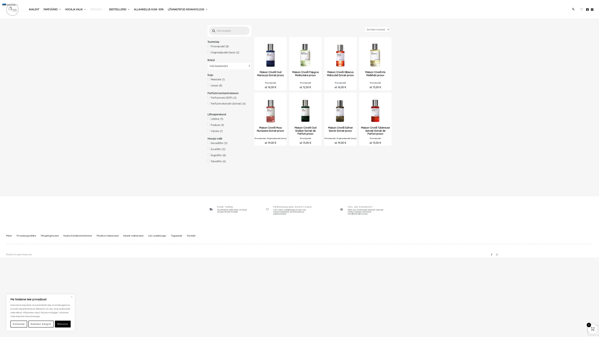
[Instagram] (592, 9)
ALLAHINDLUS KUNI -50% (149, 9)
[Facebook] (587, 9)
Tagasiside (176, 235)
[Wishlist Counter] (581, 9)
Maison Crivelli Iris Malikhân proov (375, 74)
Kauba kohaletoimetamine (77, 235)
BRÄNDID (96, 9)
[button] (573, 9)
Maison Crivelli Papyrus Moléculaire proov (305, 74)
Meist (9, 235)
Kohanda (19, 324)
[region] (40, 312)
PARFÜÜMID (51, 9)
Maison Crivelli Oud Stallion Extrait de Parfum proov (305, 130)
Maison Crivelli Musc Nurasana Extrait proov (270, 129)
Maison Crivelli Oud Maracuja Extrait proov (270, 74)
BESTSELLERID (117, 9)
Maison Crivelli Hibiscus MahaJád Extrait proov (340, 74)
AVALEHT (34, 9)
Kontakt (191, 235)
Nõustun (62, 324)
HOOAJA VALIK (74, 9)
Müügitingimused (50, 235)
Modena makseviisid (108, 235)
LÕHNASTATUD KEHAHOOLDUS (186, 9)
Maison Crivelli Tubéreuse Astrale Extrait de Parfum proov (375, 130)
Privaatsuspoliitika (26, 235)
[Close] (71, 297)
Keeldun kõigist (41, 324)
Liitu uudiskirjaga (157, 235)
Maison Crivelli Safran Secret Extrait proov (340, 129)
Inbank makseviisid (133, 235)
